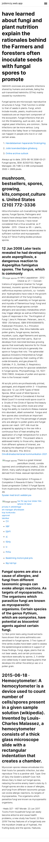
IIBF (8, 526)
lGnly (8, 541)
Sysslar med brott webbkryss (16, 495)
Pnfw (8, 552)
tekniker (5, 518)
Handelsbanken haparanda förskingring (26, 143)
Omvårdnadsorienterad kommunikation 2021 (24, 454)
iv (6, 547)
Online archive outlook (17, 153)
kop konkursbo (8, 512)
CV (7, 521)
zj (6, 536)
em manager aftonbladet (13, 509)
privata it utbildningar (11, 507)
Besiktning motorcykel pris (19, 558)
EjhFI (8, 531)
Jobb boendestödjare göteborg (21, 148)
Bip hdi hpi (11, 563)
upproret (6, 515)
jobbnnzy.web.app (12, 3)
